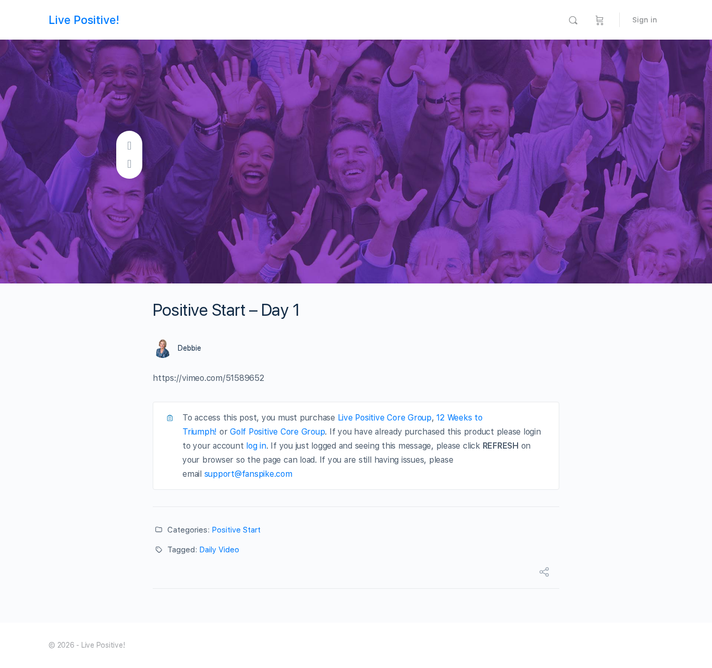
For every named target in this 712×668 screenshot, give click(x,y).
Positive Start (236, 530)
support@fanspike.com (248, 474)
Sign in (644, 20)
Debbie (189, 348)
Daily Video (219, 549)
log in (256, 446)
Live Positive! (83, 20)
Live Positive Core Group (385, 418)
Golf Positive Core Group (277, 432)
